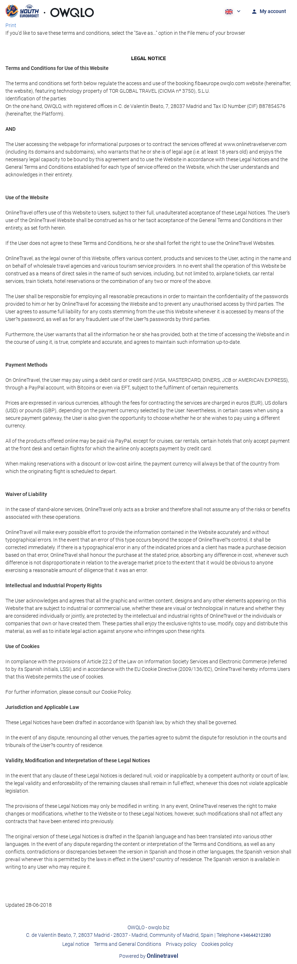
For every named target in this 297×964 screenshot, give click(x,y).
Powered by (148, 956)
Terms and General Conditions (127, 944)
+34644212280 (255, 935)
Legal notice (75, 944)
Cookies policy (217, 944)
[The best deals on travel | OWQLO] (49, 11)
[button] (232, 11)
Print (10, 25)
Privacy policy (181, 944)
